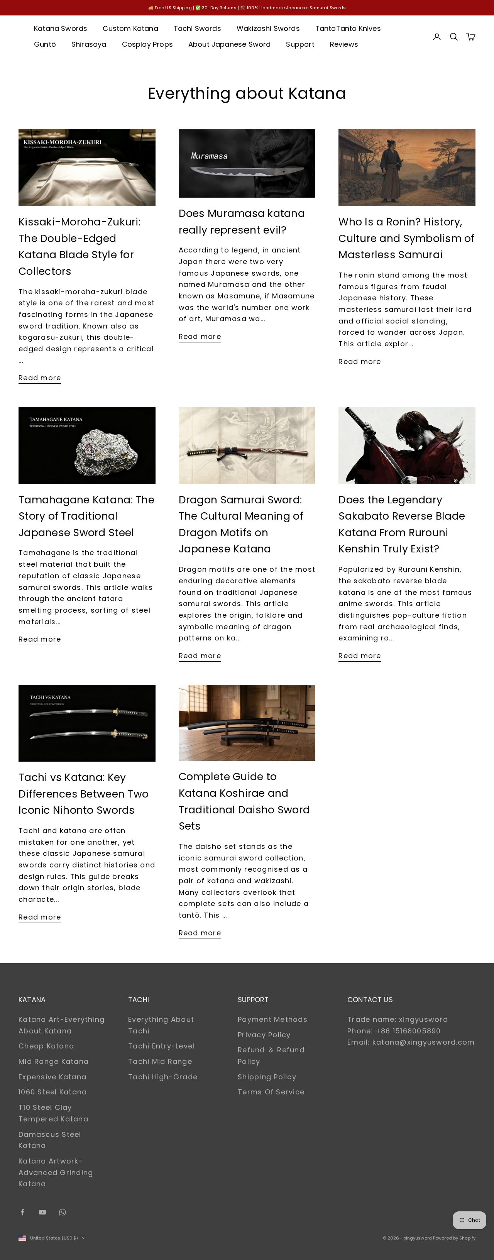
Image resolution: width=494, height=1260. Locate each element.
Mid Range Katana (54, 1061)
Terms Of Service (271, 1092)
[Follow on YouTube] (42, 1212)
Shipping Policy (267, 1077)
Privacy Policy (264, 1035)
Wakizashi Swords (268, 28)
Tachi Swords (197, 28)
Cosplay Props (147, 44)
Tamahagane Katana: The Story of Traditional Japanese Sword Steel (86, 516)
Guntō (45, 44)
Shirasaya (89, 44)
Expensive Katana (52, 1077)
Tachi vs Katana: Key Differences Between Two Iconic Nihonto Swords (84, 793)
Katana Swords (60, 28)
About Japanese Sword (229, 44)
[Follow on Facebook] (22, 1212)
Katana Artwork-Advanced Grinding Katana (56, 1172)
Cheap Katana (46, 1046)
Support (300, 44)
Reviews (344, 44)
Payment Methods (273, 1019)
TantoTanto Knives (348, 28)
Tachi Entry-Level (161, 1046)
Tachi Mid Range (160, 1061)
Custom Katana (130, 28)
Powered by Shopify (454, 1238)
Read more (40, 378)
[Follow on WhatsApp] (62, 1212)
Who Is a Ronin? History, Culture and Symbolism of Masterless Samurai (406, 238)
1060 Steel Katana (53, 1092)
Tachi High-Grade (163, 1077)
